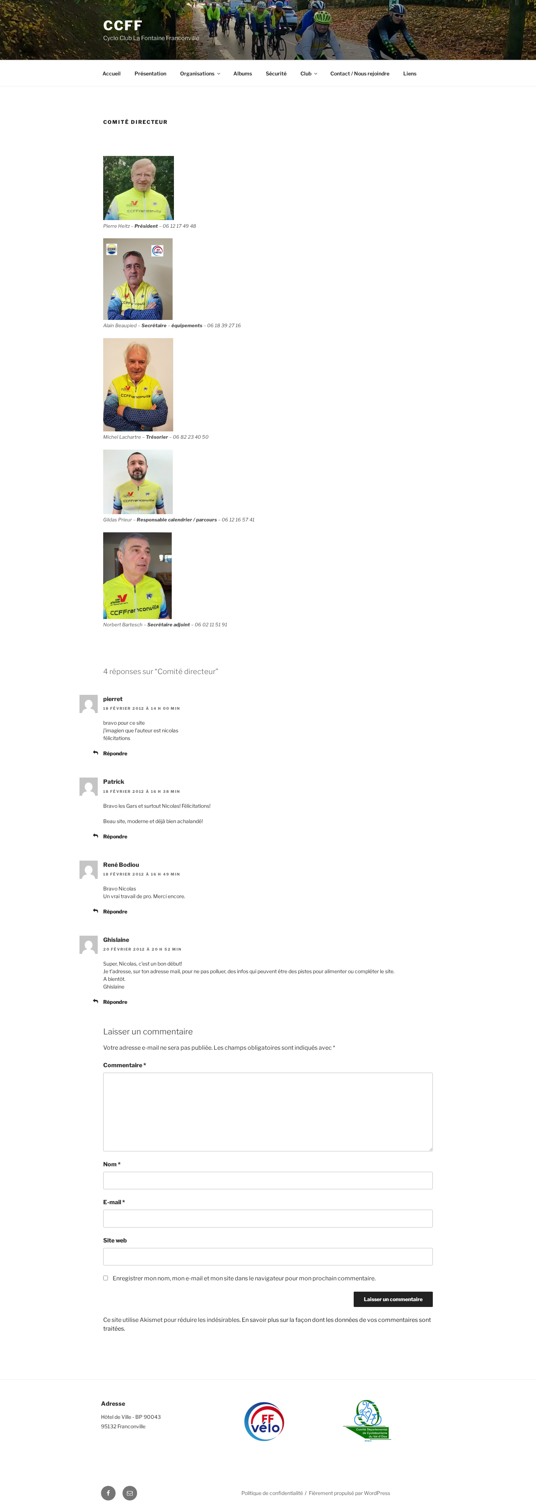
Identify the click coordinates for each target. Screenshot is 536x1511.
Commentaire (124, 1065)
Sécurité (276, 73)
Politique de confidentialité (272, 1493)
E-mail (114, 1202)
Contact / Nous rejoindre (359, 73)
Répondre (115, 753)
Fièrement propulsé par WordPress (349, 1493)
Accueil (111, 73)
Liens (409, 73)
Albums (242, 73)
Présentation (150, 73)
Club (305, 73)
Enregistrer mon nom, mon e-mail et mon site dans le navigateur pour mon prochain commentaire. (244, 1278)
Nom (112, 1164)
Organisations (197, 73)
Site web (115, 1240)
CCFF (123, 25)
